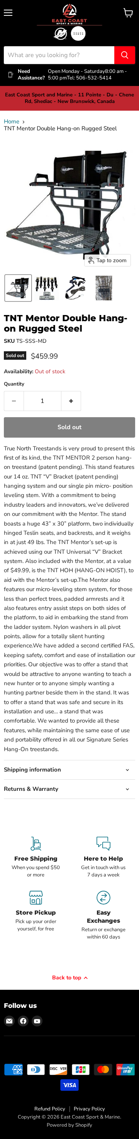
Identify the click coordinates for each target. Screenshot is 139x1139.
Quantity (14, 384)
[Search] (124, 55)
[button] (18, 288)
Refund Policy (49, 1108)
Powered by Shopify (69, 1125)
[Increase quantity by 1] (71, 401)
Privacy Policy (89, 1108)
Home (11, 121)
